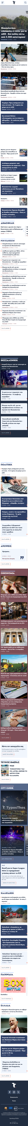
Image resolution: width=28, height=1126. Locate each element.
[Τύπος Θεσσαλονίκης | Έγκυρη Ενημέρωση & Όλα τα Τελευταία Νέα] (14, 2)
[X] (18, 1092)
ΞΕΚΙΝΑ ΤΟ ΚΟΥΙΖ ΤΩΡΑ (9, 883)
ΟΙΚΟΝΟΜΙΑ (8, 573)
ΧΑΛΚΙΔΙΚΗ (7, 893)
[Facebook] (9, 1092)
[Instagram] (14, 1092)
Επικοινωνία (14, 1097)
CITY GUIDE (7, 788)
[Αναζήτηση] (25, 2)
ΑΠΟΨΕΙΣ (6, 546)
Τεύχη (14, 1101)
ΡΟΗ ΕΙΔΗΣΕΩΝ (8, 241)
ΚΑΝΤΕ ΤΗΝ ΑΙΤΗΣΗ (8, 754)
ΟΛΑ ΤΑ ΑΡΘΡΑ (5, 328)
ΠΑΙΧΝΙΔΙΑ (7, 974)
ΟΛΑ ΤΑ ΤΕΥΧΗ (5, 779)
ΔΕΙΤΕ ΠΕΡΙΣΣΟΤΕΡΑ (7, 859)
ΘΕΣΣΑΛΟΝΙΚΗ (9, 360)
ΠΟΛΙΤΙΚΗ (6, 464)
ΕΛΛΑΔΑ (5, 1005)
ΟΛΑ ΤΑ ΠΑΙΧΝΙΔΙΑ (6, 999)
